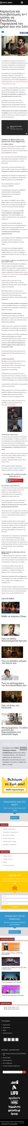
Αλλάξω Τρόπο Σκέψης (9, 841)
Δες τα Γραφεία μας (7, 1063)
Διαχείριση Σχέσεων (9, 865)
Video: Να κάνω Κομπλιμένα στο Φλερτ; (13, 995)
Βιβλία (5, 862)
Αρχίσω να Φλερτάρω (9, 829)
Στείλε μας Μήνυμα (7, 1060)
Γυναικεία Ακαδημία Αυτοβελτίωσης (11, 1065)
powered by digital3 (13, 1124)
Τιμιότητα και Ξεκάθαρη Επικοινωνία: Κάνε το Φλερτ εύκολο (14, 968)
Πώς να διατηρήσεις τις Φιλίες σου (11, 982)
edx (5, 340)
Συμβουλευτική (7, 859)
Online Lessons (7, 856)
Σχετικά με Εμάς (7, 1057)
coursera (24, 338)
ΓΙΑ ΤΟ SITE (21, 1123)
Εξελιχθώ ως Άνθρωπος (9, 844)
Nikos (4, 34)
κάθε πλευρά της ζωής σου (15, 148)
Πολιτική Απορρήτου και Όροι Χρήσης (9, 1123)
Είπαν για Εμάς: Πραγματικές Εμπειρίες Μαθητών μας (14, 1054)
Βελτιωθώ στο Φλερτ (9, 835)
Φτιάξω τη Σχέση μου (9, 838)
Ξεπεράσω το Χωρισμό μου (11, 832)
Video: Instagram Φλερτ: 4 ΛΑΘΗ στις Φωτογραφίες (12, 953)
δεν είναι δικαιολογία (11, 367)
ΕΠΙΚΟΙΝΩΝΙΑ (4, 1124)
